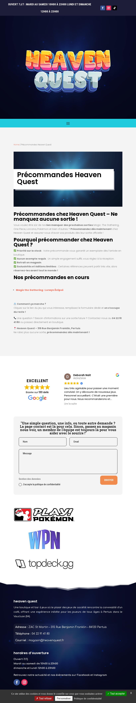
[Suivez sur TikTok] (114, 8)
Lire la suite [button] (63, 403)
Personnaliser (64, 698)
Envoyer (108, 480)
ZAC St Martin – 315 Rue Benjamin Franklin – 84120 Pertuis (68, 627)
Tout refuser (45, 698)
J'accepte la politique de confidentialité (41, 484)
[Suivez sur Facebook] (102, 8)
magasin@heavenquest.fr (46, 640)
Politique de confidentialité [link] (88, 698)
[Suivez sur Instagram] (108, 8)
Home (17, 144)
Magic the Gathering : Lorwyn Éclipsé (40, 290)
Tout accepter (117, 693)
